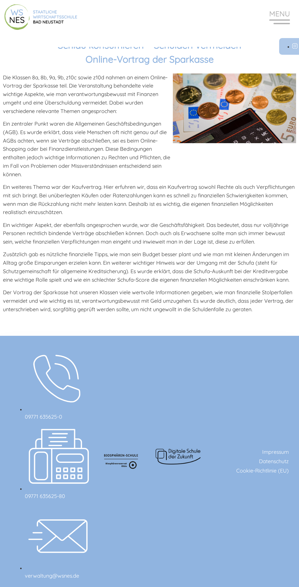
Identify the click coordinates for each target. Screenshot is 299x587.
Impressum (275, 452)
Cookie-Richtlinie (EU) (262, 470)
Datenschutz (274, 461)
